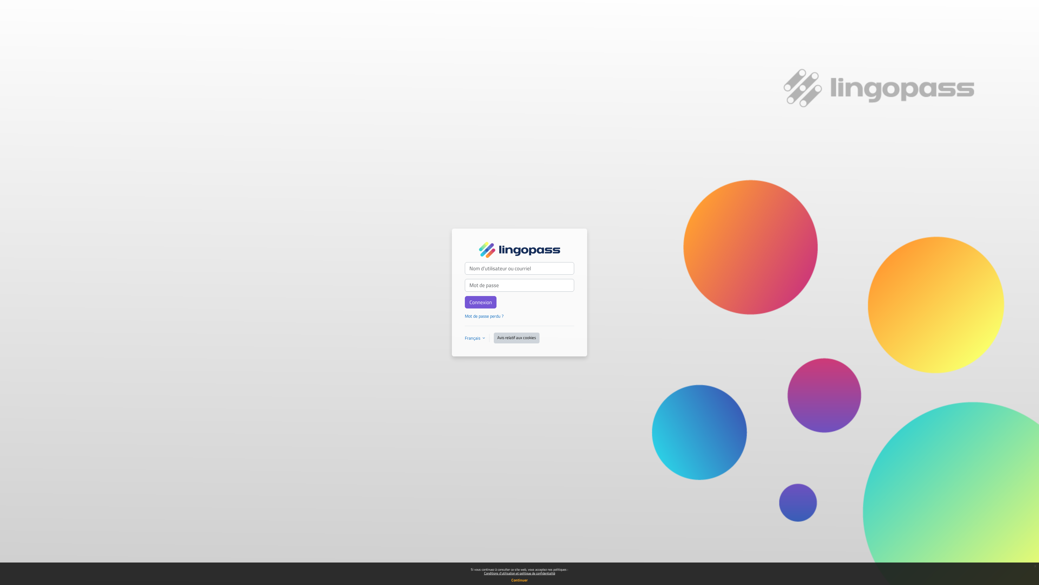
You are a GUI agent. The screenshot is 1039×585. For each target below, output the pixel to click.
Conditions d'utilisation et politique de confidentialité (519, 573)
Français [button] (473, 338)
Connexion (480, 302)
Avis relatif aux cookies (516, 337)
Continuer (519, 580)
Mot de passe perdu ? (484, 316)
